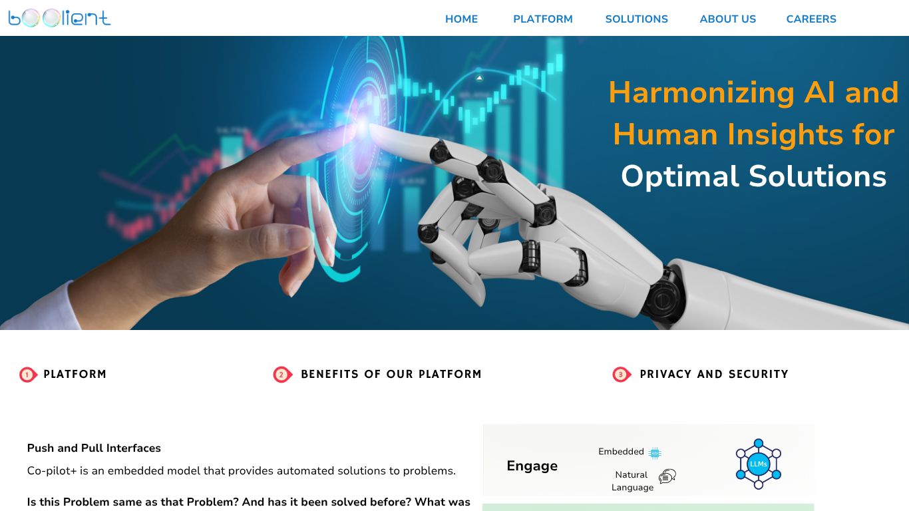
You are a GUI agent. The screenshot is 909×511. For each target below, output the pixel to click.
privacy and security (714, 374)
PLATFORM (543, 19)
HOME (461, 19)
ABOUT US (727, 19)
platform (75, 374)
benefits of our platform (391, 374)
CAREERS (812, 19)
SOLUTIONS (637, 19)
